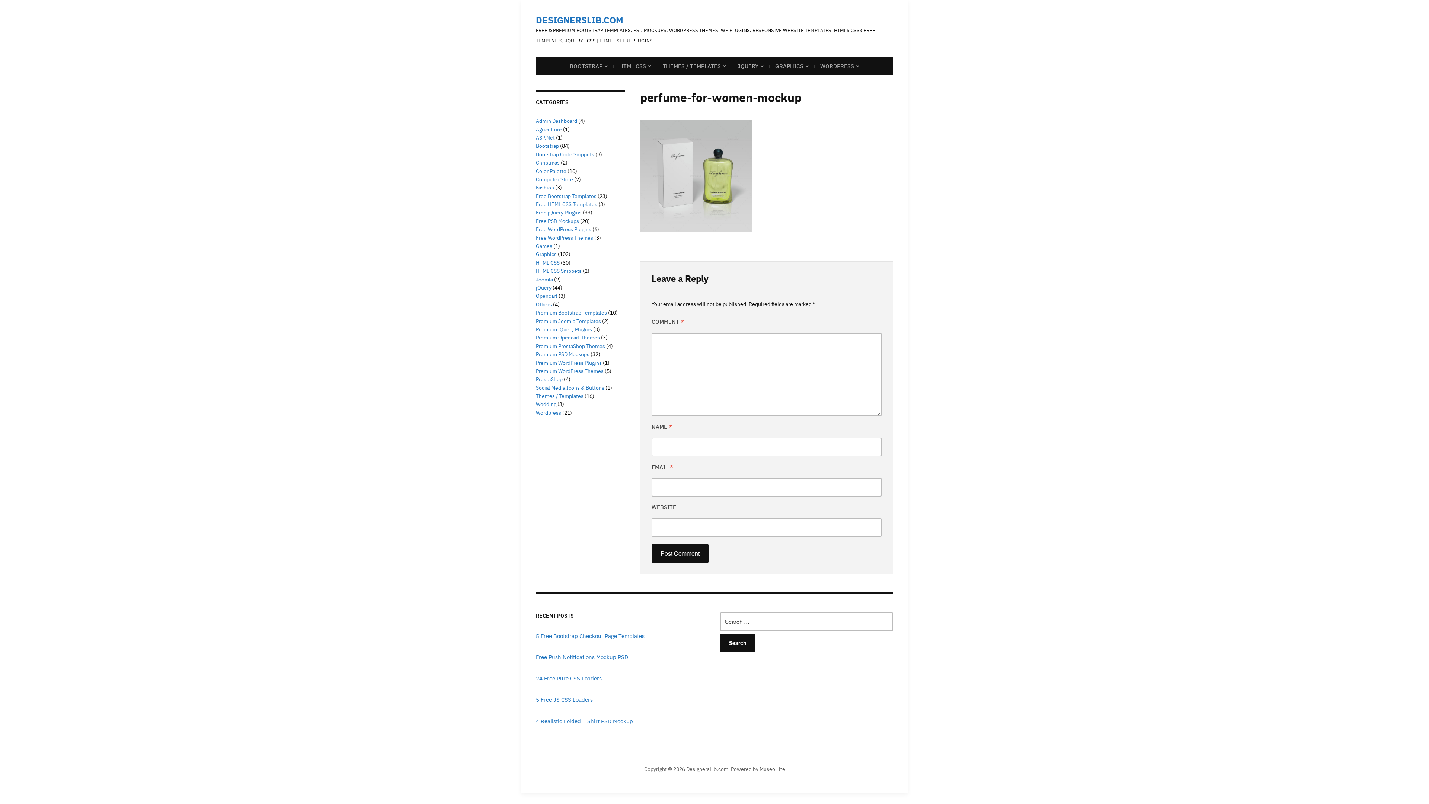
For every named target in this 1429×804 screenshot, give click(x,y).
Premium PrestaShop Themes (570, 346)
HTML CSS (632, 66)
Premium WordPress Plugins (569, 363)
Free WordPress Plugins (563, 229)
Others (544, 304)
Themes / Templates (692, 66)
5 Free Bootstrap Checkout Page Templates (590, 635)
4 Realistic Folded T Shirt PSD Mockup (584, 721)
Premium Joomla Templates (568, 321)
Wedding (546, 404)
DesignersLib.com (579, 20)
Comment (668, 321)
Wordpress (548, 412)
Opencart (546, 296)
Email (662, 466)
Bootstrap (586, 66)
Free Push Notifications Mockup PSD (582, 657)
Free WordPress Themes (564, 237)
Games (544, 246)
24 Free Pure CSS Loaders (569, 678)
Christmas (548, 162)
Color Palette (551, 171)
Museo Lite (772, 769)
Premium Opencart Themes (568, 337)
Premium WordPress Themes (570, 371)
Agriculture (549, 129)
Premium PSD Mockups (562, 354)
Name (662, 426)
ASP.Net (545, 137)
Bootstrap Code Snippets (565, 154)
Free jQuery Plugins (559, 212)
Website (664, 507)
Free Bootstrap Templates (566, 196)
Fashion (545, 187)
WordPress (837, 66)
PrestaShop (549, 379)
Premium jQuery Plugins (564, 329)
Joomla (544, 279)
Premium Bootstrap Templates (571, 312)
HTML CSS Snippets (559, 271)
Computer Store (554, 179)
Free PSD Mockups (557, 221)
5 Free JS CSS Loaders (564, 699)
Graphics (789, 66)
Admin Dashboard (556, 121)
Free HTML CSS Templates (566, 204)
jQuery (748, 66)
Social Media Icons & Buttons (570, 388)
